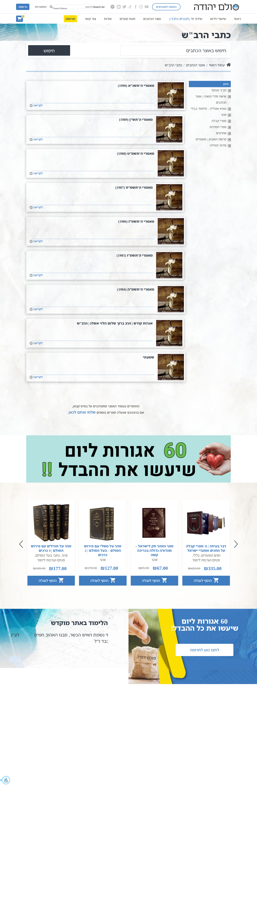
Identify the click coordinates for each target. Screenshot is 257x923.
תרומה (70, 19)
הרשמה (22, 7)
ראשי (237, 19)
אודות (108, 19)
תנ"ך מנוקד (218, 90)
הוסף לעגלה (203, 580)
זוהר (223, 115)
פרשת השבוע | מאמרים (211, 139)
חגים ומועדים (210, 555)
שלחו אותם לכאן (82, 412)
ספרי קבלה (219, 121)
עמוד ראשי (217, 65)
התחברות (41, 7)
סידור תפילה (218, 145)
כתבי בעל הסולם (47, 555)
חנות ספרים (127, 19)
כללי (196, 555)
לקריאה (38, 105)
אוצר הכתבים (152, 19)
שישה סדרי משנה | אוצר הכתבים (210, 99)
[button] (5, 780)
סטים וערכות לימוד (206, 560)
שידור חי (185, 19)
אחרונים (221, 133)
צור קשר (90, 19)
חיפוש (49, 50)
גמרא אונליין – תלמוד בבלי (208, 108)
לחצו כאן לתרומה (204, 649)
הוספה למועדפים (166, 7)
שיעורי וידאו (218, 19)
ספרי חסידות (217, 127)
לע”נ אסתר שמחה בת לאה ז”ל (74, 635)
